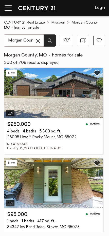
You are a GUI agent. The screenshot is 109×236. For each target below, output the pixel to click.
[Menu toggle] (8, 8)
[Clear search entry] (38, 40)
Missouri (58, 23)
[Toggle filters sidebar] (66, 40)
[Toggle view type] (83, 40)
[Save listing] (97, 73)
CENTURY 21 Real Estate (24, 23)
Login (100, 8)
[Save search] (99, 40)
